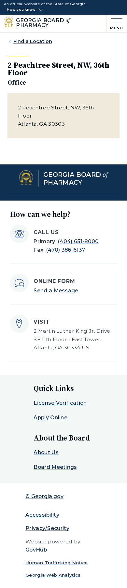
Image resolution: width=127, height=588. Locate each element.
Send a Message (56, 290)
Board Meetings (55, 467)
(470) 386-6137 (65, 250)
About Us (46, 452)
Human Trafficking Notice (56, 562)
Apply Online (50, 417)
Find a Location (32, 41)
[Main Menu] (115, 23)
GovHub (36, 550)
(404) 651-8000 (78, 241)
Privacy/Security (47, 528)
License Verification (60, 403)
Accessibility (42, 515)
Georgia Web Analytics (53, 575)
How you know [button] (21, 10)
